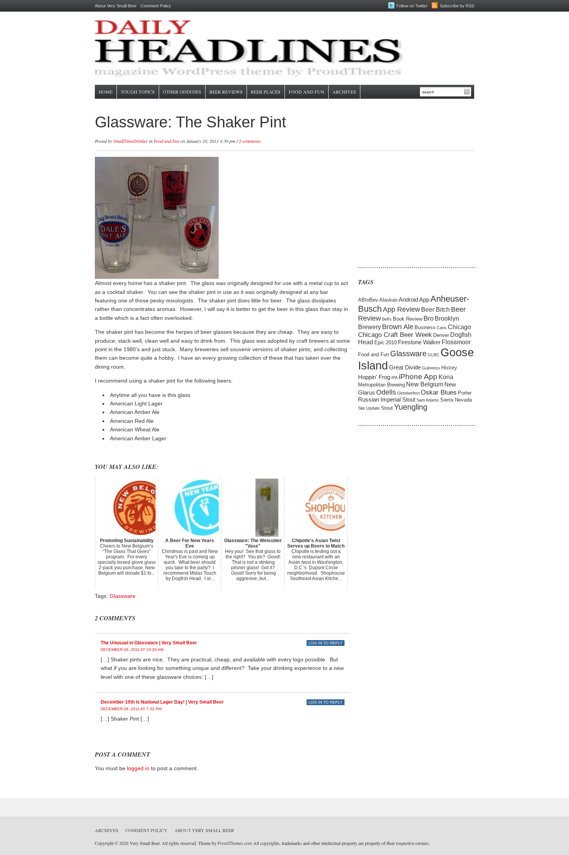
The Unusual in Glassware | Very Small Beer (149, 643)
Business (425, 327)
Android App (414, 300)
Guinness (431, 368)
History (449, 368)
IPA (394, 377)
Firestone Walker (419, 342)
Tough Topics (138, 92)
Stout (387, 408)
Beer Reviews (226, 92)
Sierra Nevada (456, 400)
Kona (446, 377)
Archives (344, 92)
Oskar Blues (439, 392)
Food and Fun (306, 92)
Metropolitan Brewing (381, 385)
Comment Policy (156, 5)
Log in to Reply (325, 643)
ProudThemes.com (235, 843)
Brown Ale (397, 327)
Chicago (459, 327)
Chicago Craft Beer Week (395, 334)
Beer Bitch (435, 309)
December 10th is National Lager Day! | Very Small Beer (162, 702)
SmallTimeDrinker (130, 141)
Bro (428, 318)
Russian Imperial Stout (386, 400)
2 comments (250, 141)
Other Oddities (182, 92)
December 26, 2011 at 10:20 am (132, 649)
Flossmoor (456, 342)
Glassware (122, 596)
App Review (401, 309)
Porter (464, 393)
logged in (138, 768)
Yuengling (410, 407)
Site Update (369, 408)
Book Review (407, 319)
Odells (386, 392)
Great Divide (405, 367)
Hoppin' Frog (374, 377)
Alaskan (388, 300)
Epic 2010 (385, 342)
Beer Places (266, 92)
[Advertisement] (406, 205)
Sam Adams (427, 400)
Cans (442, 327)
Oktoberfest (408, 393)
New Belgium (424, 384)
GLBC (433, 354)
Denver (441, 335)
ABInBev (368, 300)
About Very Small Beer (116, 5)
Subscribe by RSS (457, 5)
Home (106, 92)
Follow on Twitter (412, 5)
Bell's (387, 319)
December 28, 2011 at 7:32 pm (131, 709)
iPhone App (418, 376)
